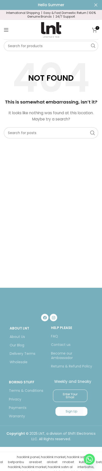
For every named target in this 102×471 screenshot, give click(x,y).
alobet (52, 462)
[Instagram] (53, 317)
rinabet (68, 462)
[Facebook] (45, 317)
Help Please (61, 327)
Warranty (17, 416)
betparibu (16, 462)
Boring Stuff (21, 382)
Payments (17, 407)
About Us (17, 336)
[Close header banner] (96, 5)
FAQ (54, 336)
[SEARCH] (93, 46)
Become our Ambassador (62, 355)
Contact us (61, 344)
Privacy (15, 399)
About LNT (19, 328)
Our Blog (17, 345)
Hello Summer (51, 4)
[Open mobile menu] (6, 30)
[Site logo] (51, 29)
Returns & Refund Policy (71, 366)
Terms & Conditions (26, 390)
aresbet (35, 462)
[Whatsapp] (89, 459)
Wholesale (18, 362)
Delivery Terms (22, 353)
